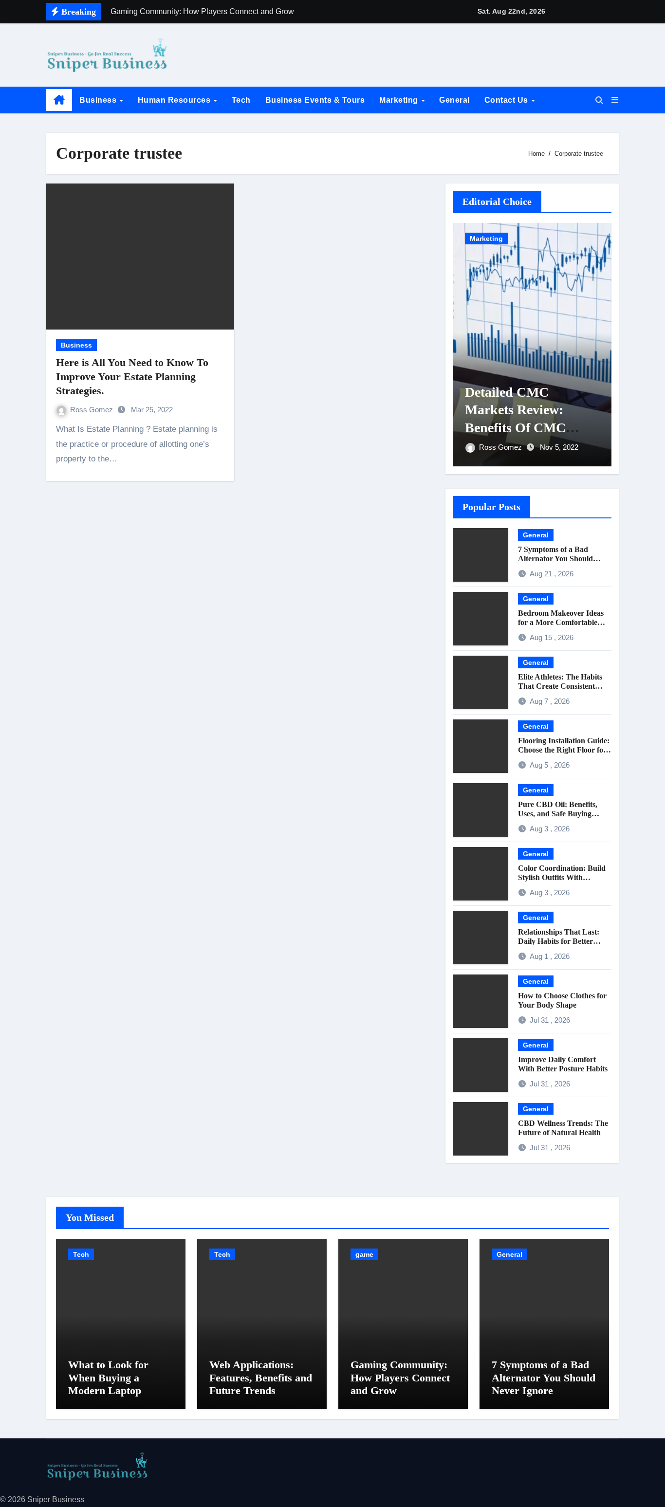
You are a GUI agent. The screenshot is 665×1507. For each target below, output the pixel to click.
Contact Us (507, 100)
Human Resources (175, 100)
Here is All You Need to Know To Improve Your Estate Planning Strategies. (132, 376)
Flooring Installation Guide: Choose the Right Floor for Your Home (564, 749)
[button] (615, 100)
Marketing (399, 100)
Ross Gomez (92, 409)
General (454, 100)
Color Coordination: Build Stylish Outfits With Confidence (562, 877)
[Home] (59, 100)
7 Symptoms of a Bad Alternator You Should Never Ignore (555, 558)
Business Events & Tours (315, 100)
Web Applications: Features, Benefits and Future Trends (260, 1378)
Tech (241, 100)
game (364, 1254)
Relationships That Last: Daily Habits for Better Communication (558, 941)
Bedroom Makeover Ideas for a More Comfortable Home (561, 622)
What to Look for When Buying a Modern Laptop (108, 1378)
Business (99, 100)
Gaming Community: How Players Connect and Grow (400, 1378)
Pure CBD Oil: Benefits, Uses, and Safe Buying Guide (557, 813)
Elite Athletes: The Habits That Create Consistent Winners (560, 686)
